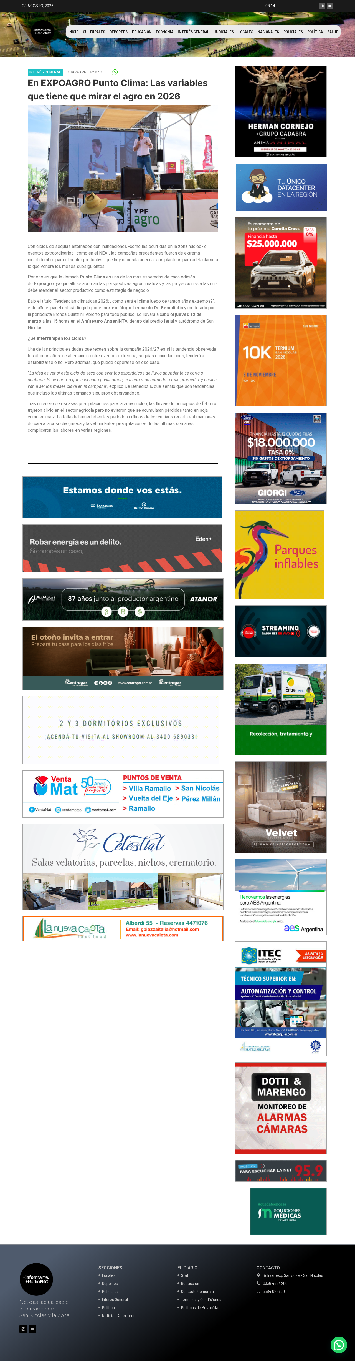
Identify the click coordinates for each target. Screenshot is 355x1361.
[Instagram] (322, 6)
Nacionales (268, 31)
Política (315, 31)
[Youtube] (330, 6)
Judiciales (224, 31)
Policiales (293, 31)
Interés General (193, 31)
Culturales (94, 31)
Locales (245, 31)
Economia (164, 31)
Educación (141, 31)
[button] (115, 72)
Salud (332, 31)
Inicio (73, 31)
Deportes (119, 31)
